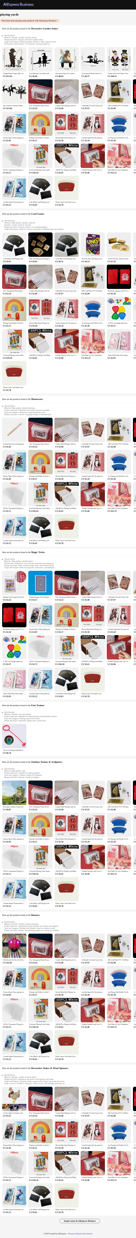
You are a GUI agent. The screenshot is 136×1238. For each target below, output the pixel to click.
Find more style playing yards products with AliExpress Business (29, 21)
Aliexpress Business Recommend (80, 1234)
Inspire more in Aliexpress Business (80, 1221)
